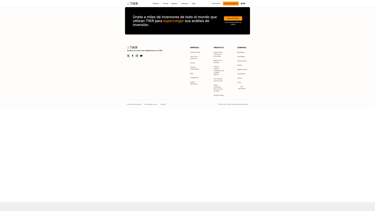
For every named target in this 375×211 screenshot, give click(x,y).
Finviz (239, 82)
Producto (156, 3)
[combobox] (244, 3)
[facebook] (132, 55)
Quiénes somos (195, 52)
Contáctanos (194, 77)
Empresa (174, 3)
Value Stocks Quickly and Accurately (218, 54)
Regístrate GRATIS (233, 18)
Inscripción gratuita (231, 3)
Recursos (185, 3)
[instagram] (137, 55)
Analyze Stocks (219, 95)
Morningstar (241, 56)
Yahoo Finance (242, 61)
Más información (242, 87)
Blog (193, 3)
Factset (239, 78)
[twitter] (128, 55)
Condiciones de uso (150, 104)
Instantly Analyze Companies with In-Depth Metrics (219, 70)
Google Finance (242, 69)
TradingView (241, 74)
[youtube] (141, 55)
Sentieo (239, 65)
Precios (165, 3)
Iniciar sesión (216, 3)
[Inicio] (132, 3)
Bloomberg (240, 52)
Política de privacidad (134, 104)
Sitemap (163, 104)
